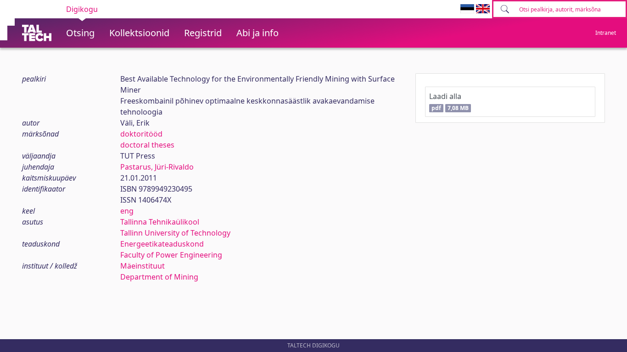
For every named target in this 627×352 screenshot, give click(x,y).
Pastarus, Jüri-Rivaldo (157, 167)
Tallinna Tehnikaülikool (159, 222)
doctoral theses (147, 145)
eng (127, 211)
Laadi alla (448, 101)
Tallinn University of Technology (175, 233)
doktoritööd (141, 134)
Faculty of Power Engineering (171, 255)
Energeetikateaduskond (162, 244)
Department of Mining (159, 277)
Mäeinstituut (142, 266)
